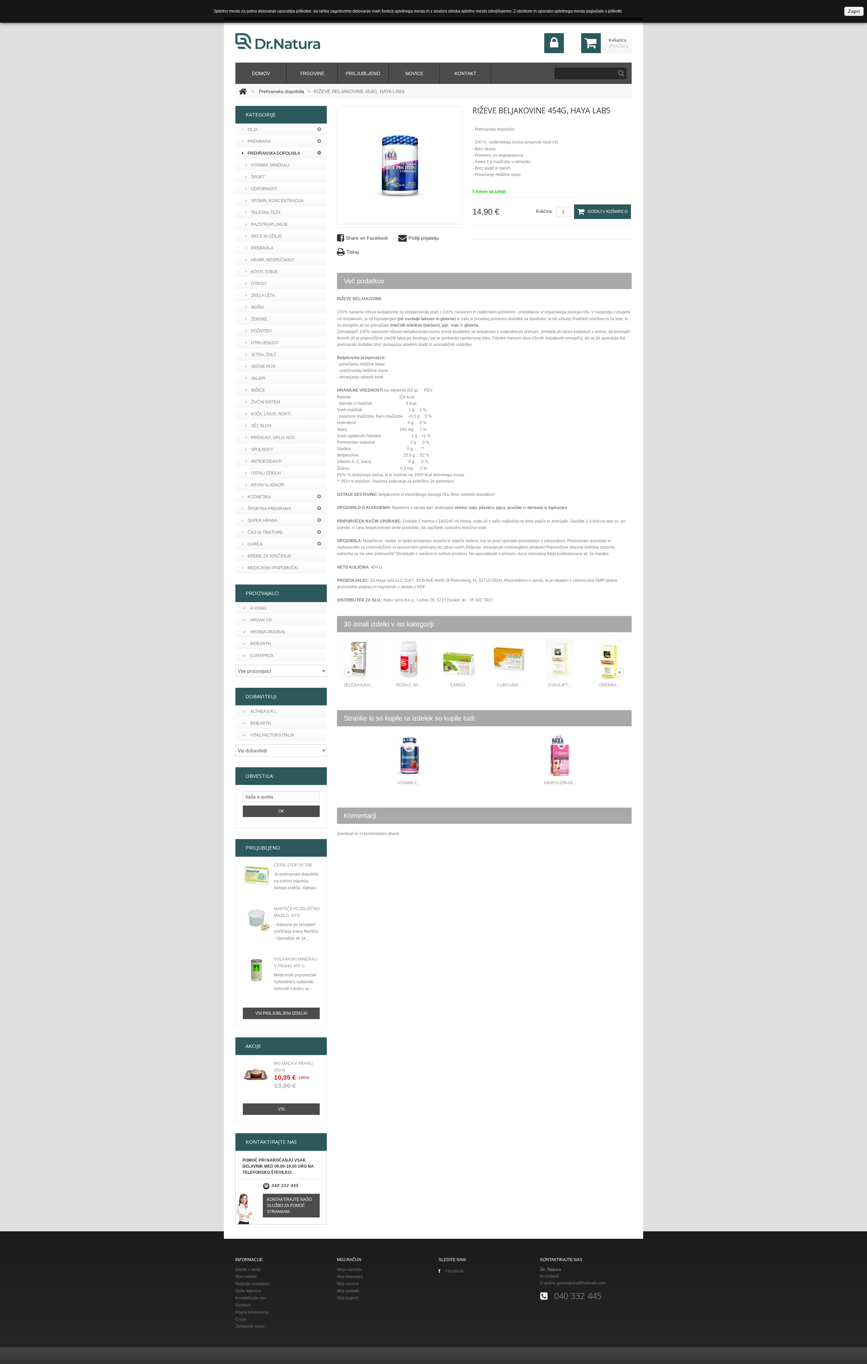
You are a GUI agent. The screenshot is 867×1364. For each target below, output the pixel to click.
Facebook (454, 1271)
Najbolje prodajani (252, 1283)
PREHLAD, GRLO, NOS (273, 437)
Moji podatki (348, 1291)
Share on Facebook (367, 238)
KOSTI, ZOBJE (264, 271)
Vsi (281, 1109)
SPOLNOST (262, 449)
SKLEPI (258, 378)
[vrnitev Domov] (243, 91)
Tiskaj (352, 252)
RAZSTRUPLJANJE (269, 224)
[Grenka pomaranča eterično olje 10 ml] (609, 659)
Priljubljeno (363, 73)
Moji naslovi (348, 1283)
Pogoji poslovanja (252, 1312)
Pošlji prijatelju (423, 238)
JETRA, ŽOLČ (264, 354)
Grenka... (609, 685)
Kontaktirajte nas (250, 1298)
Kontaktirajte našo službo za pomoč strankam (289, 1205)
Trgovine (312, 73)
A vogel (259, 608)
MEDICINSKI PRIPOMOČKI (273, 568)
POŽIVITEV (261, 331)
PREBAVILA (262, 248)
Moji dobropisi (350, 1276)
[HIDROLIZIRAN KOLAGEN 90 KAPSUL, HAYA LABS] (560, 755)
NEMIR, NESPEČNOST (272, 260)
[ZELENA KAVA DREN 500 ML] (358, 659)
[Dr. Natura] (277, 41)
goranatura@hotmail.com (581, 1282)
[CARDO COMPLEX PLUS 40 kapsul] (459, 659)
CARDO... (459, 685)
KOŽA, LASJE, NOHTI (271, 414)
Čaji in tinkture (265, 532)
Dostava (243, 1305)
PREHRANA (259, 141)
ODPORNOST (264, 188)
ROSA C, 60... (408, 685)
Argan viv (261, 620)
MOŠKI (257, 307)
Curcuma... (509, 685)
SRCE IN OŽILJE (266, 236)
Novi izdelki (246, 1276)
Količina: (544, 211)
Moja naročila (349, 1269)
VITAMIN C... (409, 782)
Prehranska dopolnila (281, 91)
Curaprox (262, 655)
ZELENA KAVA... (359, 685)
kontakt (465, 73)
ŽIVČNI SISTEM (265, 402)
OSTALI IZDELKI (266, 473)
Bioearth (260, 643)
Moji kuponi (347, 1298)
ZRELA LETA (263, 295)
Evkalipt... (559, 685)
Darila (255, 544)
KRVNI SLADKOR (267, 485)
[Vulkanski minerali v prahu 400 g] (256, 970)
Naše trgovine (248, 1291)
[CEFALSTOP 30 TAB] (256, 876)
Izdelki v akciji (248, 1269)
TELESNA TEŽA (265, 212)
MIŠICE (258, 390)
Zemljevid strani (250, 1326)
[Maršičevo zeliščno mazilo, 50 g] (256, 919)
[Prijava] (554, 51)
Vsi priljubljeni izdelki (281, 1013)
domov (261, 73)
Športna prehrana (269, 508)
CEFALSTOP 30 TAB (293, 865)
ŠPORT (258, 177)
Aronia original (268, 632)
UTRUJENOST (264, 342)
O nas (240, 1319)
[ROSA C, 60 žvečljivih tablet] (408, 659)
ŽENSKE (259, 319)
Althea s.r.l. (264, 711)
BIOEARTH (260, 723)
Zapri (854, 11)
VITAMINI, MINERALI (270, 165)
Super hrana (262, 520)
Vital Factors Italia (272, 735)
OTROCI (259, 283)
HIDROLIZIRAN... (560, 782)
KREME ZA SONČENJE (269, 556)
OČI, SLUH (261, 425)
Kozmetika (259, 496)
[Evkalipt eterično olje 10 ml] (559, 659)
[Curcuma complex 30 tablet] (509, 659)
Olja (253, 129)
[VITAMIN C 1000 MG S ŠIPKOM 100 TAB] (409, 755)
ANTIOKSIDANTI (266, 461)
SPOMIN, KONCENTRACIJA (277, 200)
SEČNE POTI (263, 366)
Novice (414, 73)
